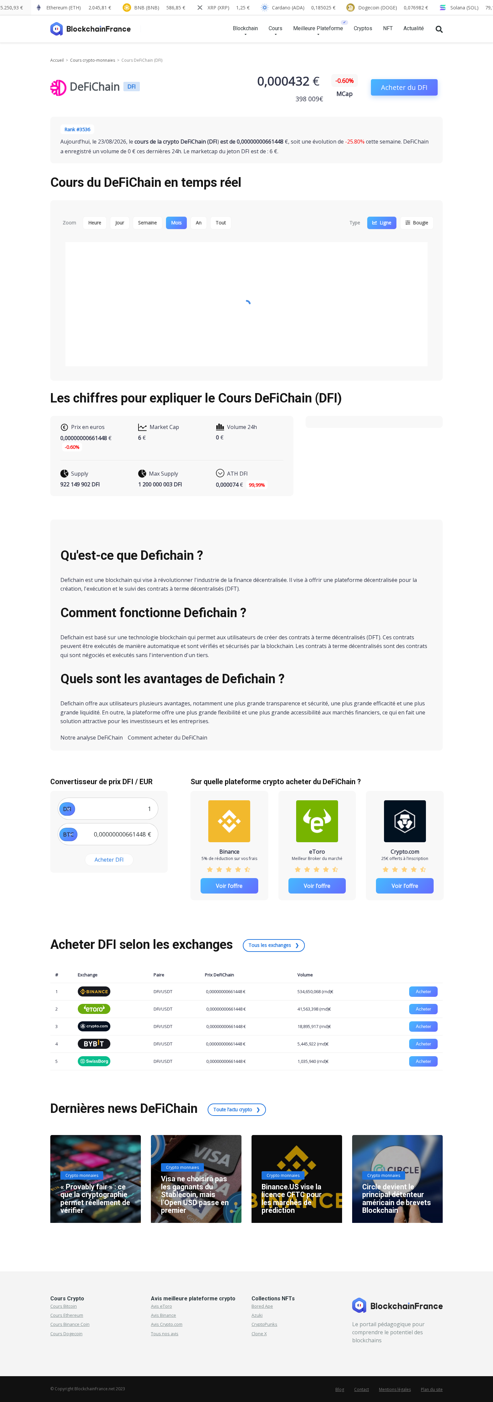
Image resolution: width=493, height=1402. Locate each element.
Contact (361, 1389)
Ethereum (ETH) (78, 7)
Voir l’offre (229, 885)
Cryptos (363, 28)
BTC (68, 834)
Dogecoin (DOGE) (393, 7)
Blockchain (245, 28)
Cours (275, 28)
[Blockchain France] (93, 26)
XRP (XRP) (229, 7)
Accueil (57, 60)
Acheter (423, 991)
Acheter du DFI (404, 87)
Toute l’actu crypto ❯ (236, 1109)
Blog (339, 1389)
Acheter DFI (109, 859)
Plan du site (432, 1389)
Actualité (413, 28)
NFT (388, 28)
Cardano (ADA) (303, 7)
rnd (326, 991)
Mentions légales (395, 1389)
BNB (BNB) (159, 7)
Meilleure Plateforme (318, 28)
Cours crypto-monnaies (92, 60)
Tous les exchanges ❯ (274, 945)
